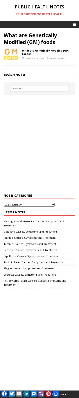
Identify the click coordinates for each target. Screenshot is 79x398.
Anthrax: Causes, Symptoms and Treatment (30, 237)
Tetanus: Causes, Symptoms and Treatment (30, 244)
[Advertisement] (39, 146)
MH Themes (61, 394)
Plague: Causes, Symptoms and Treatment (29, 268)
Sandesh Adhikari (57, 58)
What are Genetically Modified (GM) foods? (45, 52)
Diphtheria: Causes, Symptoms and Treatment (31, 256)
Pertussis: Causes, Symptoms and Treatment (30, 250)
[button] (74, 24)
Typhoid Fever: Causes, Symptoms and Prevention (34, 262)
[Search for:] (39, 88)
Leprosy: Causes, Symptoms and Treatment (30, 274)
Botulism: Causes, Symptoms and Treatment (30, 231)
